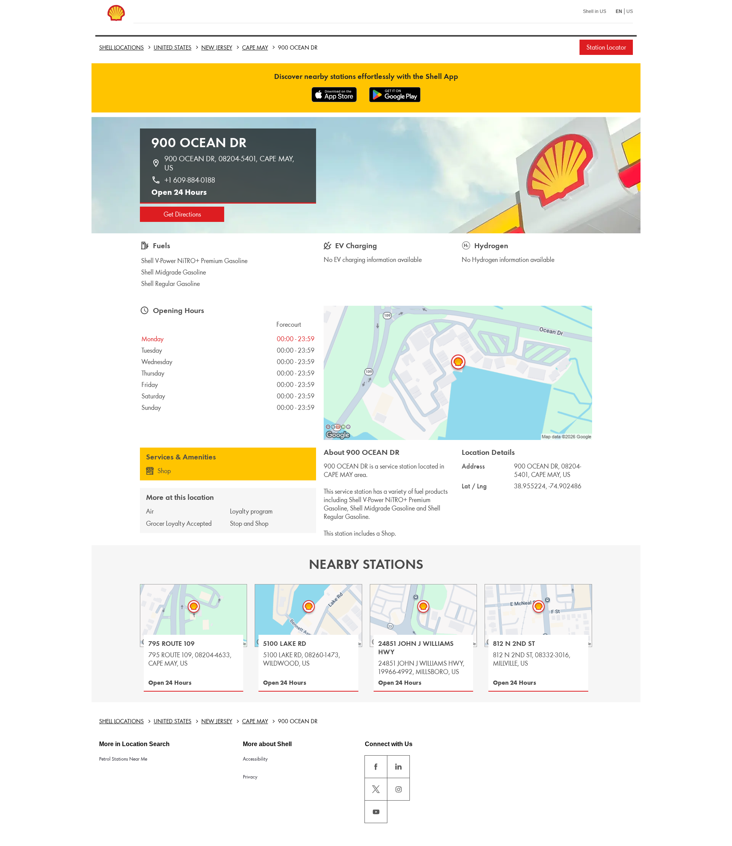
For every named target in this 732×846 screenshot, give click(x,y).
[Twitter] (375, 789)
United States (172, 47)
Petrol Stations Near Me (123, 759)
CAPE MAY (255, 47)
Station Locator (606, 47)
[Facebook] (375, 766)
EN (619, 11)
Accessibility (255, 759)
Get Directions (182, 214)
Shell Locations (121, 47)
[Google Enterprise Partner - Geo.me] (338, 426)
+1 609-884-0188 (189, 180)
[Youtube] (375, 811)
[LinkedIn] (398, 766)
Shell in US (594, 11)
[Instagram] (398, 789)
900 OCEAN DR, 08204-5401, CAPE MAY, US (230, 163)
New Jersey (216, 47)
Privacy (250, 777)
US (629, 11)
